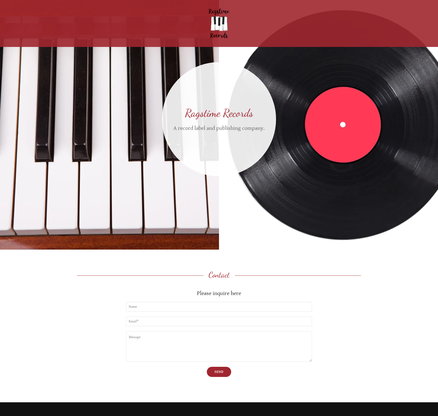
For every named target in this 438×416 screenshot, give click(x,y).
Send (219, 372)
